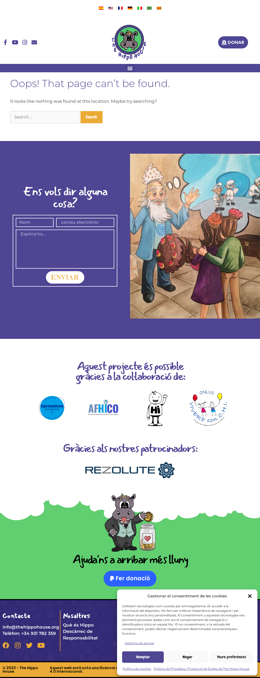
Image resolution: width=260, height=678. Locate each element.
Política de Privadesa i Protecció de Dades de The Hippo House (201, 669)
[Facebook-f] (5, 42)
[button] (249, 596)
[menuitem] (101, 8)
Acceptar (143, 656)
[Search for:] (45, 116)
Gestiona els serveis (139, 643)
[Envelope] (34, 42)
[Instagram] (24, 42)
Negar (187, 656)
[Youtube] (15, 42)
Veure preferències (231, 656)
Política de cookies (137, 669)
